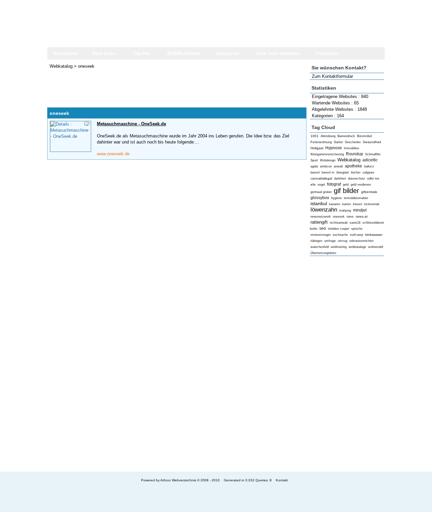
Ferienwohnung (321, 142)
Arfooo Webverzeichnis (178, 480)
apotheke (353, 166)
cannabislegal (321, 178)
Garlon (338, 142)
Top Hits (142, 53)
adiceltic (370, 160)
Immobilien (351, 148)
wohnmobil (375, 247)
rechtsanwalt (339, 222)
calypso (368, 172)
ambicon (326, 166)
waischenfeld (319, 247)
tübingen (316, 241)
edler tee (373, 178)
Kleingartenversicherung (327, 154)
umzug (342, 241)
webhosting (339, 247)
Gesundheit (372, 142)
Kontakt (282, 480)
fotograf (334, 184)
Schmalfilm (373, 154)
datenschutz (356, 178)
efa (313, 184)
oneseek (339, 216)
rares (350, 216)
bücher (355, 172)
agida (314, 166)
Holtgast (316, 148)
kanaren (334, 204)
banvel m (328, 172)
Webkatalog (349, 159)
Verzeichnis (66, 53)
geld (346, 184)
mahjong (345, 210)
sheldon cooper (338, 228)
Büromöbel (364, 136)
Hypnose (333, 148)
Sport (314, 160)
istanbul (318, 203)
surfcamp (356, 234)
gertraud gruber (321, 192)
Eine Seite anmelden (278, 53)
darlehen (340, 178)
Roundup (354, 154)
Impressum (327, 53)
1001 (314, 136)
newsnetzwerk (320, 216)
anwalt (338, 166)
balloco (369, 166)
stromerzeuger (320, 234)
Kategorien (228, 53)
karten (346, 204)
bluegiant (342, 172)
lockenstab (371, 204)
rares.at (362, 216)
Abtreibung (328, 136)
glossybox (319, 198)
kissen (357, 204)
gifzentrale (369, 192)
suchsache (340, 234)
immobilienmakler (356, 198)
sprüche (356, 228)
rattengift (319, 222)
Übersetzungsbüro (323, 253)
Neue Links (103, 53)
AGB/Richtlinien (183, 53)
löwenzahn (323, 209)
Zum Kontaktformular (332, 76)
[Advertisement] (347, 364)
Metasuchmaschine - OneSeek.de (131, 123)
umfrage (330, 241)
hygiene (336, 198)
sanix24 (355, 222)
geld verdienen (361, 184)
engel (321, 184)
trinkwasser (373, 234)
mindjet (360, 210)
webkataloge (357, 247)
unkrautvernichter (361, 241)
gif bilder (346, 190)
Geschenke (353, 142)
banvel (315, 172)
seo (322, 228)
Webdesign (327, 160)
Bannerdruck (346, 136)
